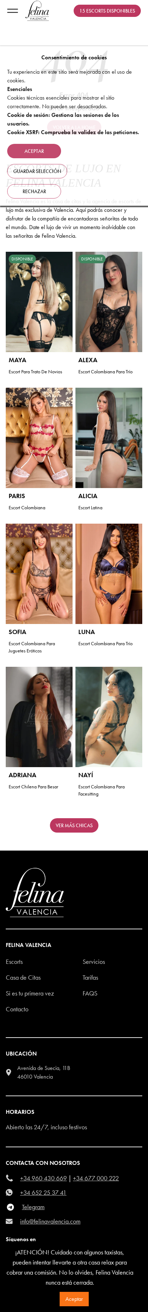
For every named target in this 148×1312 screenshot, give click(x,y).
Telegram (33, 1207)
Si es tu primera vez (30, 993)
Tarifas (90, 977)
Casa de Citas (23, 977)
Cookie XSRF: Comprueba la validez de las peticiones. (73, 132)
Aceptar (74, 1299)
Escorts (14, 961)
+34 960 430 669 (43, 1178)
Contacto (17, 1009)
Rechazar (34, 191)
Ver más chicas (74, 825)
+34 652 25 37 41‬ (43, 1192)
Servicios (94, 961)
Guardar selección (37, 171)
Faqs (90, 993)
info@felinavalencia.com (50, 1221)
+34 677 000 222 (96, 1178)
